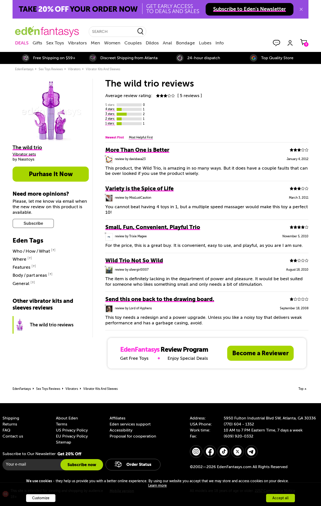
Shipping (11, 418)
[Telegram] (251, 451)
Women (112, 42)
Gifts (37, 42)
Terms (61, 424)
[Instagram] (196, 451)
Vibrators (77, 42)
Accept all (280, 498)
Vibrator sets (24, 154)
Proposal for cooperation (133, 436)
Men (95, 42)
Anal (167, 42)
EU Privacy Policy (72, 436)
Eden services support (130, 424)
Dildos (152, 42)
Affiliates (117, 418)
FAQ (6, 430)
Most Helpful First (141, 137)
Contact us (13, 436)
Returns (10, 424)
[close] (301, 9)
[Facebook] (210, 451)
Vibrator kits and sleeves (103, 69)
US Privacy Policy (72, 430)
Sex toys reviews (51, 69)
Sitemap (63, 442)
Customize (40, 498)
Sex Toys (55, 42)
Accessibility (121, 430)
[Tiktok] (223, 451)
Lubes (205, 42)
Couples (133, 42)
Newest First (114, 137)
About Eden (67, 418)
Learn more (157, 485)
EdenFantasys (24, 69)
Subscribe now (81, 464)
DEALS (22, 42)
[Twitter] (237, 451)
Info (219, 42)
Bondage (185, 42)
